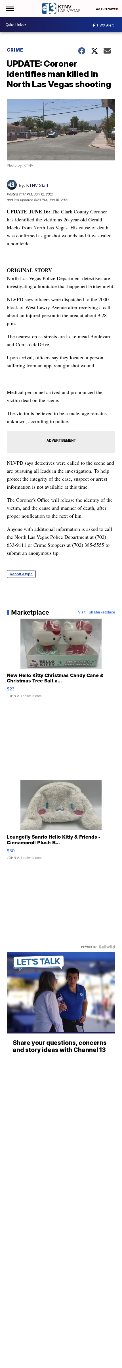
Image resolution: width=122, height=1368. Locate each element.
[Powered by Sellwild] (107, 947)
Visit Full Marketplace (96, 612)
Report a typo (21, 574)
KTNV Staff (37, 185)
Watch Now (105, 9)
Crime (15, 50)
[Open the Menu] (9, 8)
